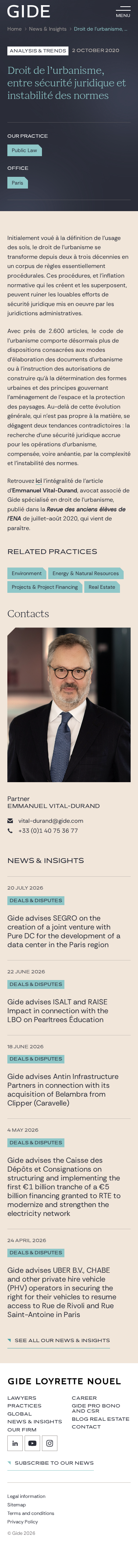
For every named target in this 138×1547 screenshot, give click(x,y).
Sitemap (16, 1505)
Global (19, 1414)
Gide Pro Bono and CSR (96, 1408)
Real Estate (102, 587)
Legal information (26, 1496)
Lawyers (21, 1398)
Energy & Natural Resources (86, 573)
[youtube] (32, 1443)
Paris (17, 182)
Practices (24, 1406)
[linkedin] (15, 1443)
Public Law (24, 150)
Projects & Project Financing (45, 587)
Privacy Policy (22, 1522)
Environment (27, 573)
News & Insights (48, 29)
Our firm (21, 1430)
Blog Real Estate (101, 1419)
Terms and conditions (30, 1513)
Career (84, 1398)
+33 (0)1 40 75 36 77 (48, 830)
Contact (86, 1427)
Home (14, 29)
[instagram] (49, 1443)
